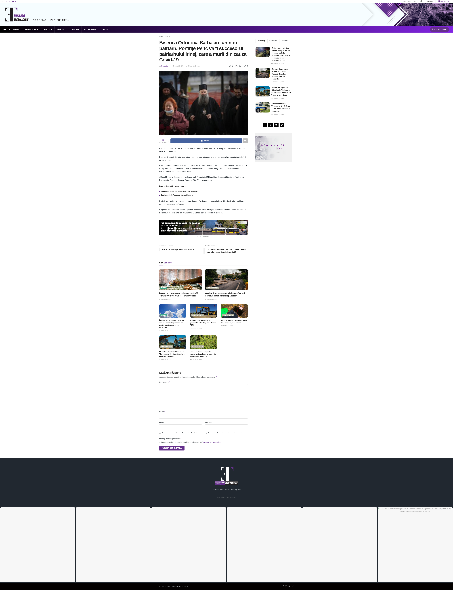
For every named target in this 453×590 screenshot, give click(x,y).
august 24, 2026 (211, 299)
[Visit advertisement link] (203, 227)
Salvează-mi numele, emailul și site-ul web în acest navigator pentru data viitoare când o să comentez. (203, 433)
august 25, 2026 (165, 299)
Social (105, 29)
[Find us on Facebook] (6, 1)
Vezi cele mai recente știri (226, 497)
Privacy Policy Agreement (170, 438)
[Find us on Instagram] (9, 1)
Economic (75, 29)
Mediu (163, 288)
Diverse (167, 36)
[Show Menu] (5, 29)
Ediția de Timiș (165, 586)
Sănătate (61, 29)
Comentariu (164, 382)
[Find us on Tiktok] (282, 125)
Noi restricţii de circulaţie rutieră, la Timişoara (179, 191)
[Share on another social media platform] (245, 140)
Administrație (32, 29)
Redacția (164, 66)
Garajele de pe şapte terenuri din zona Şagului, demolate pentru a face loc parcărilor (279, 74)
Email (162, 422)
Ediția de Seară (440, 29)
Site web (208, 422)
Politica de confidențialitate (211, 442)
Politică (48, 29)
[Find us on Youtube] (13, 1)
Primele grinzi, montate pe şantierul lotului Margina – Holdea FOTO (203, 322)
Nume (162, 412)
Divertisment (90, 29)
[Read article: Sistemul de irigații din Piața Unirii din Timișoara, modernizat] (234, 311)
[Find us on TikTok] (16, 1)
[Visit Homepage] (17, 14)
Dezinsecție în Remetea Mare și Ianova (177, 195)
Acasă (161, 36)
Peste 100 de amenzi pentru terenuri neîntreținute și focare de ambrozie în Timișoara (203, 354)
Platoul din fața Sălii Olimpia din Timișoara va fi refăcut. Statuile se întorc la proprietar (172, 354)
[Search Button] (2, 1)
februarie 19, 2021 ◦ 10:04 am (182, 66)
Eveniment (14, 29)
